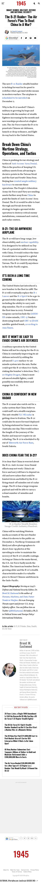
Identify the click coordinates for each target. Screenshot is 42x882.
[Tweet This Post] (26, 38)
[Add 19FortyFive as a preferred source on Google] (12, 38)
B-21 (15, 626)
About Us (6, 870)
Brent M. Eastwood (17, 31)
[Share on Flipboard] (31, 38)
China (30, 195)
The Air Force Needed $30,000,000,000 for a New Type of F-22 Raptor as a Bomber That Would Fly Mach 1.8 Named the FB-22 (21, 767)
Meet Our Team (14, 870)
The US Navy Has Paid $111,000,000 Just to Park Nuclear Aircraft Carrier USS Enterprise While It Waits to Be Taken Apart (21, 740)
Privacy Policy (34, 870)
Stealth (34, 626)
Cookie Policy (27, 872)
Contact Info (25, 870)
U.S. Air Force (6, 629)
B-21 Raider (22, 626)
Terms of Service (17, 872)
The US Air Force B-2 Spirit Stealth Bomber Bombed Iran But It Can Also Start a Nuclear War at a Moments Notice (21, 727)
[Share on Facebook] (21, 38)
